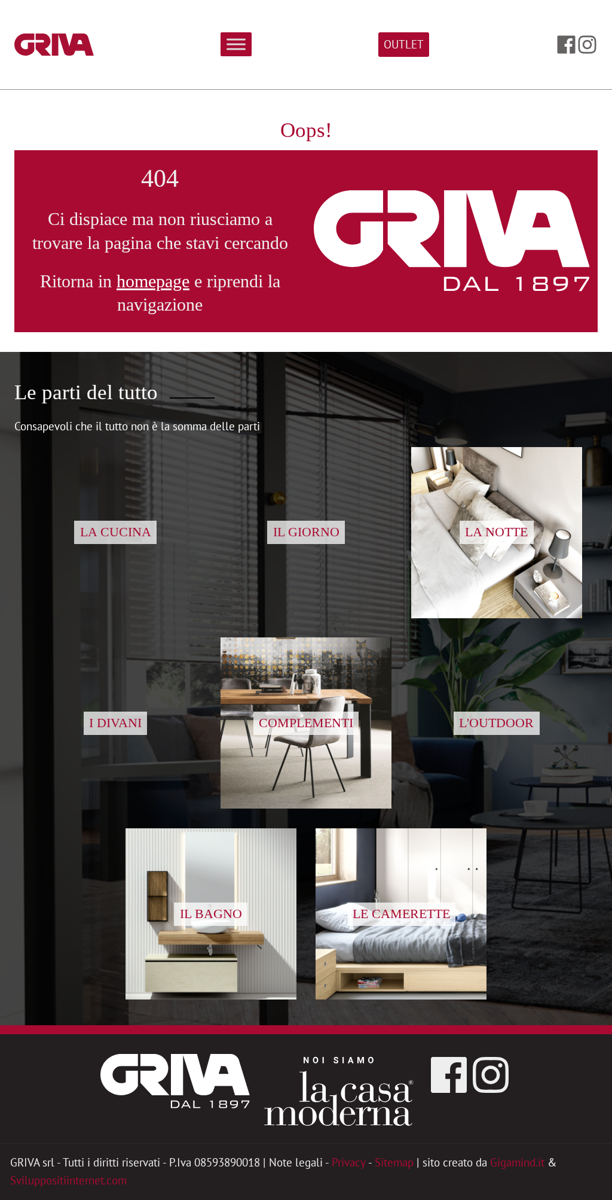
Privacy (349, 1162)
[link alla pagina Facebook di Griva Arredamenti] (566, 44)
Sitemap (394, 1162)
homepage (153, 281)
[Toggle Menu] (236, 44)
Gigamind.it (517, 1162)
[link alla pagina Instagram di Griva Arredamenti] (587, 44)
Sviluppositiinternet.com (68, 1180)
